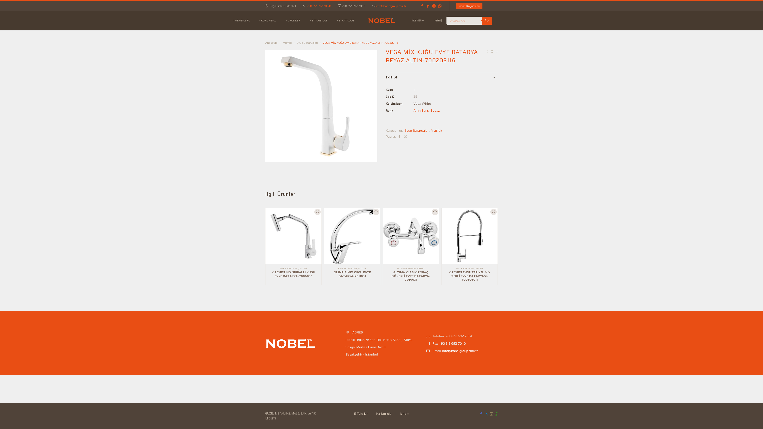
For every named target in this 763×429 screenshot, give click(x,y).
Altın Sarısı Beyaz (426, 110)
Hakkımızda (383, 413)
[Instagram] (434, 6)
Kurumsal (268, 20)
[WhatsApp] (440, 6)
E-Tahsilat (319, 20)
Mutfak (287, 43)
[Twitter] (405, 136)
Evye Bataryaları (307, 43)
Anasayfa (242, 20)
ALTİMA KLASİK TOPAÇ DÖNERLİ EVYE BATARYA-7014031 (410, 276)
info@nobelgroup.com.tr (391, 6)
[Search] (487, 21)
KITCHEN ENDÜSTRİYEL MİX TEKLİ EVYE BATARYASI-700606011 (469, 276)
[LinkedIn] (428, 6)
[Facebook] (422, 6)
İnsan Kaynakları (469, 6)
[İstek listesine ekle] (317, 212)
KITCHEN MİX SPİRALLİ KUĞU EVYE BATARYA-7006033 (293, 274)
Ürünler (294, 20)
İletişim (418, 20)
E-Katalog (346, 20)
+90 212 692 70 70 (319, 6)
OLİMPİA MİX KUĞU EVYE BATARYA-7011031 (352, 274)
